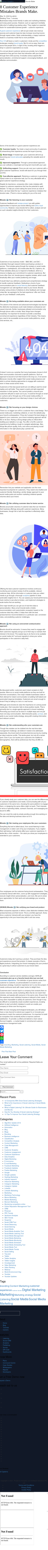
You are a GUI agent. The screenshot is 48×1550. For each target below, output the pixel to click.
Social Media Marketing (12, 1238)
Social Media (35, 1045)
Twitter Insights (9, 1260)
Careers (5, 1330)
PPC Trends (8, 1213)
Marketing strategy (24, 1294)
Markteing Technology (12, 1195)
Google (7, 1172)
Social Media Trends (11, 1249)
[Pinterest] (24, 1034)
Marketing (15, 1045)
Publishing (6, 1345)
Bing (6, 1129)
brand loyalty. (18, 43)
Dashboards (7, 1352)
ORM (6, 1208)
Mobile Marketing (10, 1199)
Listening (6, 1338)
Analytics (6, 1343)
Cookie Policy (26, 1490)
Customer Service (17, 1290)
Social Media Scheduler (12, 1242)
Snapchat (7, 1220)
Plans (5, 1360)
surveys (40, 714)
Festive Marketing (10, 1170)
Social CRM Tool (10, 1222)
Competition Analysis (11, 1141)
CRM (6, 1147)
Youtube (7, 1274)
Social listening (9, 1227)
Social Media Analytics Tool (14, 1231)
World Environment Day (12, 1272)
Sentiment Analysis (11, 1215)
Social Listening (24, 1045)
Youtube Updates (10, 1276)
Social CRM (7, 1340)
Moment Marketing (11, 1202)
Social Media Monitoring (12, 1240)
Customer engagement (12, 1152)
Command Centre (9, 1363)
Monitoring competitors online (14, 1204)
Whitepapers (7, 1367)
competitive (42, 41)
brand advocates (17, 157)
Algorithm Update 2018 (12, 1123)
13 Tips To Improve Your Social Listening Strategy (22, 1114)
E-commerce (9, 1161)
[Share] (24, 1042)
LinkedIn (7, 1188)
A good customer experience (10, 31)
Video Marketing (10, 1265)
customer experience (8, 980)
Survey (5, 1347)
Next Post (12, 1051)
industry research (10, 1179)
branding (7, 1045)
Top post (7, 1254)
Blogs (6, 1132)
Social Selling (9, 1251)
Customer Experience (12, 1154)
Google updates (10, 1175)
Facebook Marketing (11, 1166)
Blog (4, 1325)
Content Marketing (11, 1143)
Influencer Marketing (11, 1181)
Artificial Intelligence (11, 1125)
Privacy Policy (26, 1487)
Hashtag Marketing (11, 1177)
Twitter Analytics (10, 1258)
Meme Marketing (10, 1197)
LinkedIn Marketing (11, 1190)
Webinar (7, 1269)
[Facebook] (24, 1027)
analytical (26, 595)
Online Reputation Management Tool (17, 1206)
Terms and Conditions (26, 1485)
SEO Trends (8, 1218)
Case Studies (7, 1365)
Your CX (3, 41)
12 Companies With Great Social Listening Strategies (23, 1100)
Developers (7, 1372)
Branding (7, 1134)
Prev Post (4, 1051)
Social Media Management (13, 1236)
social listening (22, 285)
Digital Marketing (10, 1159)
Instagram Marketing (11, 1184)
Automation (8, 1127)
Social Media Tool (10, 1247)
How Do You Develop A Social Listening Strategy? (22, 1112)
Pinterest (7, 1211)
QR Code (6, 1349)
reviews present (23, 203)
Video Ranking (9, 1267)
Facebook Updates (11, 1168)
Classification (9, 1138)
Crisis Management (11, 1145)
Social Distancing (10, 1224)
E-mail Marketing (10, 1163)
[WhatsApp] (24, 1038)
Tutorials (6, 1327)
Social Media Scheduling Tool (14, 1245)
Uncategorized (9, 1263)
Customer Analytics (11, 1150)
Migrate (5, 1369)
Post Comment (7, 1087)
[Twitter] (24, 1031)
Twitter (6, 1256)
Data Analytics (9, 1157)
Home (5, 1323)
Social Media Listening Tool (14, 1233)
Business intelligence (11, 1136)
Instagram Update (10, 1186)
